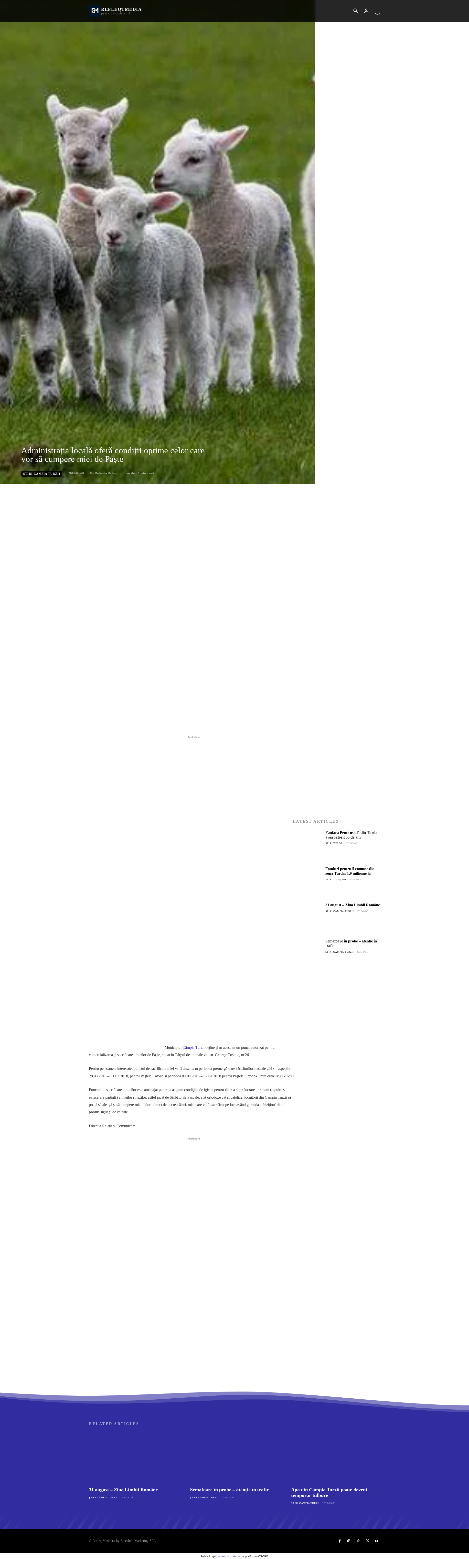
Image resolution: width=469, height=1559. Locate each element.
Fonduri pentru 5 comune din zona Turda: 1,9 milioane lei (349, 871)
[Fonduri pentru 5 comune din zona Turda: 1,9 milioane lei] (307, 881)
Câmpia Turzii (193, 1047)
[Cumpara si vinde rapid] (336, 1086)
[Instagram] (348, 1541)
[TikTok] (358, 1541)
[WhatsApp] (156, 722)
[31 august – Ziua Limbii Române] (307, 917)
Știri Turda (334, 843)
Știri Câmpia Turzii (41, 473)
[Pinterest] (145, 722)
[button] (355, 11)
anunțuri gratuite (229, 1556)
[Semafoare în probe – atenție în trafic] (307, 953)
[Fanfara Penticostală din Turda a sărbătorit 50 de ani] (307, 844)
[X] (134, 722)
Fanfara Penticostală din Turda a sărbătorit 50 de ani (351, 834)
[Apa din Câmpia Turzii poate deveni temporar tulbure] (335, 1457)
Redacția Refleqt (106, 473)
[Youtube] (376, 1541)
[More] (168, 722)
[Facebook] (123, 722)
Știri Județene (336, 879)
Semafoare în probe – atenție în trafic (229, 1489)
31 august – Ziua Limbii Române (352, 905)
